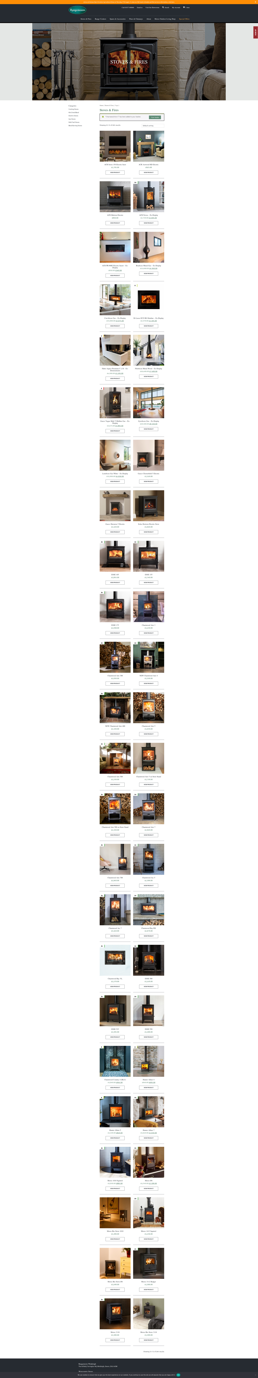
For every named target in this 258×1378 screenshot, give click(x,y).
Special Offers (184, 19)
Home (101, 105)
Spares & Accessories (118, 19)
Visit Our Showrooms (152, 7)
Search (167, 7)
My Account (176, 7)
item (187, 7)
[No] (255, 1375)
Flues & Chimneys (136, 19)
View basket (155, 117)
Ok (178, 1375)
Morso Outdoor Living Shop (165, 19)
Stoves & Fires (86, 19)
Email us (140, 7)
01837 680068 (128, 7)
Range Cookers (100, 19)
